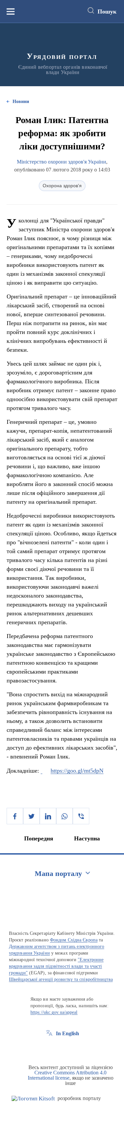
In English (67, 1033)
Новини (21, 101)
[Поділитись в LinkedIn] (48, 816)
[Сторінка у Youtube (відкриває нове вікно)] (74, 1048)
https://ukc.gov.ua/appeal (54, 1012)
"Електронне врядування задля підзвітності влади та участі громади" (56, 966)
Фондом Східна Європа (74, 939)
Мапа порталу (58, 873)
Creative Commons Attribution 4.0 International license (67, 1075)
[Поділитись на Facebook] (15, 816)
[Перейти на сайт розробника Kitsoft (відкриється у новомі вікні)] (33, 1098)
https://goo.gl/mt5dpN (77, 770)
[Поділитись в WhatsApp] (64, 816)
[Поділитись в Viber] (81, 816)
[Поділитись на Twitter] (31, 816)
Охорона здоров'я (62, 185)
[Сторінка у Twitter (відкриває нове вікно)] (61, 1048)
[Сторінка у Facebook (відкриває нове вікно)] (49, 1048)
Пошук (107, 11)
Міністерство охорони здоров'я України (61, 162)
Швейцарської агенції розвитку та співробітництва (61, 979)
